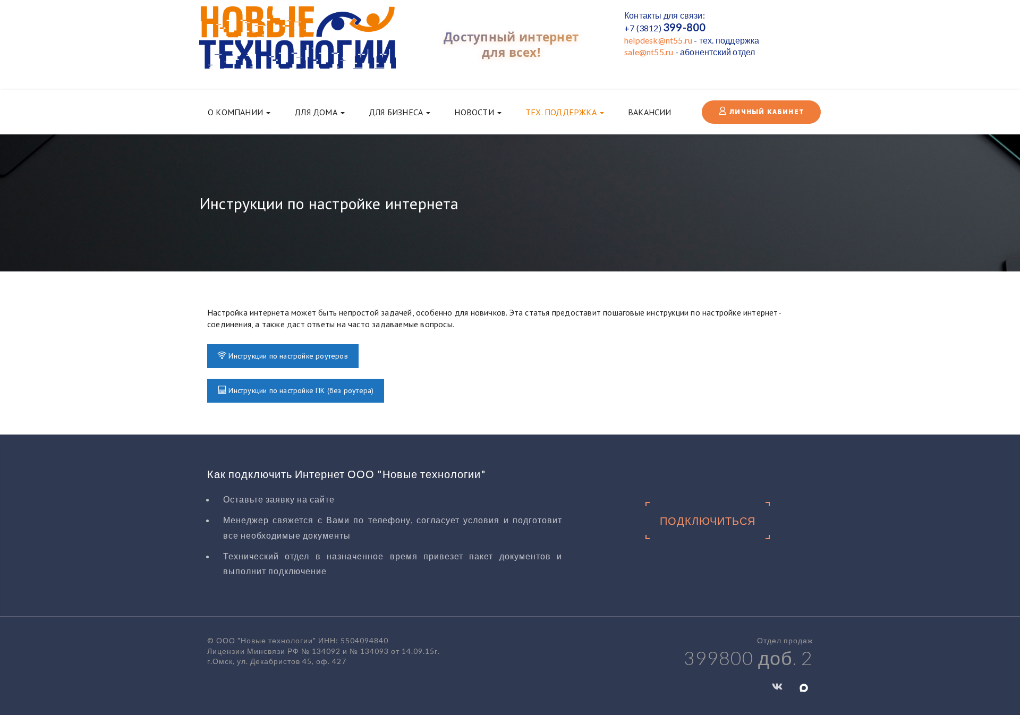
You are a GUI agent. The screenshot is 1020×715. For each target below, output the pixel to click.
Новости (475, 112)
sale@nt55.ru (648, 52)
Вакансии (650, 112)
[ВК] (777, 685)
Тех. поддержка (562, 112)
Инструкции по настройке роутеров (287, 356)
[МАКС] (804, 687)
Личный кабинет (765, 112)
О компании (236, 112)
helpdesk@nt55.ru (658, 40)
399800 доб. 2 (748, 657)
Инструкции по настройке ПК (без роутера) (299, 390)
